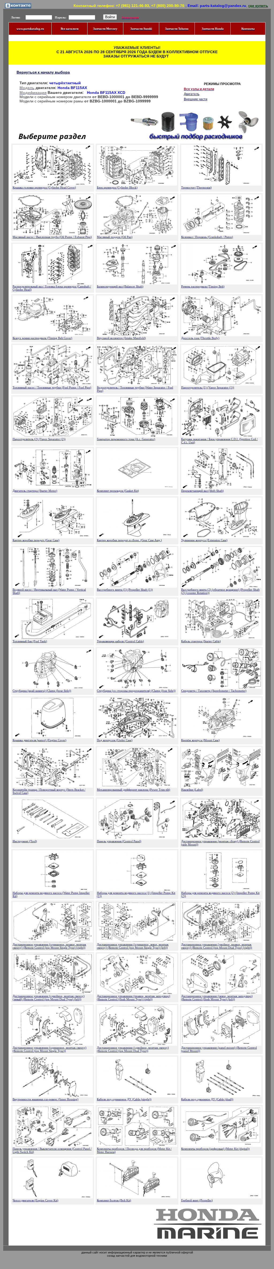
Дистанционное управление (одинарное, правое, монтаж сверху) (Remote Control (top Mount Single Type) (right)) (49, 946)
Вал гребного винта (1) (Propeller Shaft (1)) (125, 589)
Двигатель (191, 94)
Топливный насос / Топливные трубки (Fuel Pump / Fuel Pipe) (52, 387)
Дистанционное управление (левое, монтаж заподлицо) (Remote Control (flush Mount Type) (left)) (217, 997)
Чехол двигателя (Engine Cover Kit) (35, 1200)
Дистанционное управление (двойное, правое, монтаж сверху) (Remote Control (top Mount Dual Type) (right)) (216, 946)
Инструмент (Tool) (25, 841)
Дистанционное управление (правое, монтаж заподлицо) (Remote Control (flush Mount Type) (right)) (133, 997)
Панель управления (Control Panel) (119, 841)
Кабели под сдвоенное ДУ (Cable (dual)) (207, 1099)
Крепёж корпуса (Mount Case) (200, 740)
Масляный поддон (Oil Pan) (114, 237)
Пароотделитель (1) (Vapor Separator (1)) (207, 387)
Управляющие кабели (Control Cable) (120, 641)
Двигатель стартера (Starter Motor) (35, 490)
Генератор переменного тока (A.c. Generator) (126, 439)
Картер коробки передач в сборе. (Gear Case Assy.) (129, 540)
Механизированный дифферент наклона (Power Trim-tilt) (133, 789)
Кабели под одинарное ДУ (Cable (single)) (124, 1099)
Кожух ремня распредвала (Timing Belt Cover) (42, 338)
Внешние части (195, 99)
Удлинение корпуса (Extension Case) (204, 540)
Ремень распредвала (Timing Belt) (202, 286)
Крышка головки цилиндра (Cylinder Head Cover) (44, 187)
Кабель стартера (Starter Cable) (201, 641)
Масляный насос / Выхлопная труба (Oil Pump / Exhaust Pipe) (52, 237)
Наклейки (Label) (192, 789)
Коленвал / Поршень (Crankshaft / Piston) (207, 237)
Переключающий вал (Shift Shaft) (202, 490)
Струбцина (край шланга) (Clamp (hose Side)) (42, 690)
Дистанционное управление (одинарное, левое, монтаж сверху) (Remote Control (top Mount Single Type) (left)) (133, 946)
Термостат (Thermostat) (196, 187)
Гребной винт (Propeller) (197, 1200)
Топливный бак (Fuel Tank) (30, 641)
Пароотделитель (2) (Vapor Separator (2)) (39, 439)
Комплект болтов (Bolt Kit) (114, 1200)
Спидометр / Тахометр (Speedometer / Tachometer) (213, 690)
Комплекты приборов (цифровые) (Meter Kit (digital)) (215, 1148)
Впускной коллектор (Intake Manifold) (121, 338)
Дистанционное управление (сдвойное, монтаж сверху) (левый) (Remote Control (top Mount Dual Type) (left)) (49, 997)
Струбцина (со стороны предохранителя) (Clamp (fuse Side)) (136, 690)
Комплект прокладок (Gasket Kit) (118, 490)
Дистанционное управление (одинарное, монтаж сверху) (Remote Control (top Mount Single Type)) (49, 1049)
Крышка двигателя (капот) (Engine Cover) (39, 740)
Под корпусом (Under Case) (114, 740)
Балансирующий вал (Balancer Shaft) (120, 286)
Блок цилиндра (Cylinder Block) (117, 187)
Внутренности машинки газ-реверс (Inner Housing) (45, 1099)
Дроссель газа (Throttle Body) (200, 338)
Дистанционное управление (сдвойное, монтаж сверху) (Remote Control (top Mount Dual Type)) (133, 1049)
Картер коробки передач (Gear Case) (36, 540)
